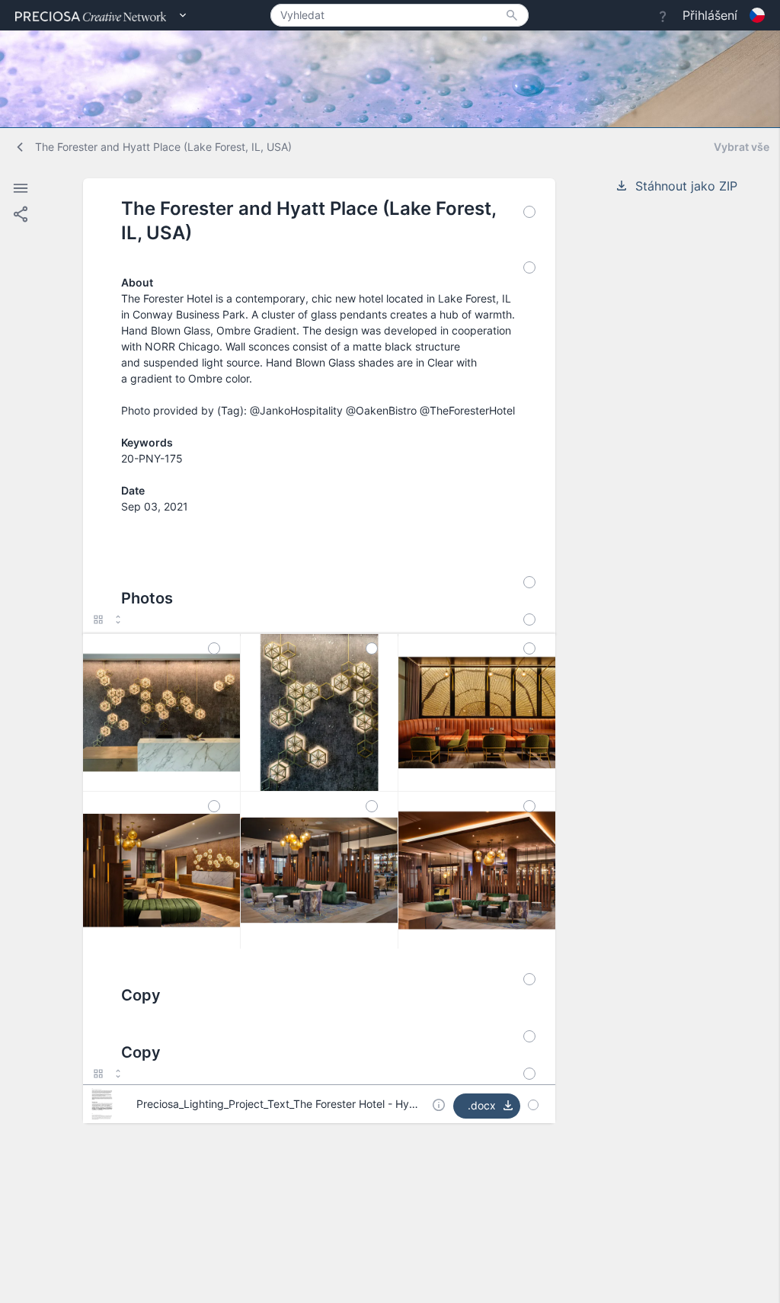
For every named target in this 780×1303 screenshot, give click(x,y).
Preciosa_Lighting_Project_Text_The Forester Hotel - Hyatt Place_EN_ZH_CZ (323, 1103)
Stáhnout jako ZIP (686, 186)
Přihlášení (709, 15)
